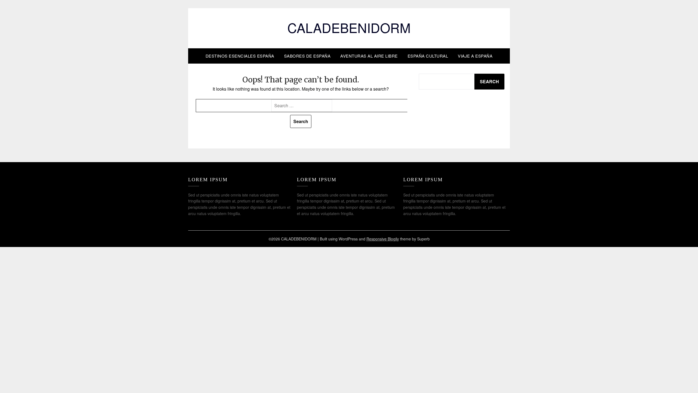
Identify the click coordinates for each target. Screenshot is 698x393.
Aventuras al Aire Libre (369, 56)
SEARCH (489, 81)
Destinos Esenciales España (240, 56)
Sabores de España (307, 56)
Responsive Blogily (382, 239)
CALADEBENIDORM (349, 27)
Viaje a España (475, 56)
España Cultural (428, 56)
